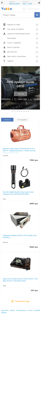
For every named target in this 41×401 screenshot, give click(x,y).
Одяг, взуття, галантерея (16, 56)
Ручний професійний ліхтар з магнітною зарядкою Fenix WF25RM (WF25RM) (18, 193)
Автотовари (11, 38)
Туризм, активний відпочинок (18, 34)
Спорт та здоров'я (14, 43)
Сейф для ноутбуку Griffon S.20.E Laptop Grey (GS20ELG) (19, 236)
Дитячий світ (12, 52)
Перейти (20, 94)
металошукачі (21, 310)
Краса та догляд (13, 47)
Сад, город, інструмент (15, 29)
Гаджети (10, 61)
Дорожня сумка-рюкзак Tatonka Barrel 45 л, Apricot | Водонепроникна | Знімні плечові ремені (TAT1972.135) (19, 151)
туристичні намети (8, 310)
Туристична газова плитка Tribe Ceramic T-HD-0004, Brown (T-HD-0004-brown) (20, 280)
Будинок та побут (13, 24)
